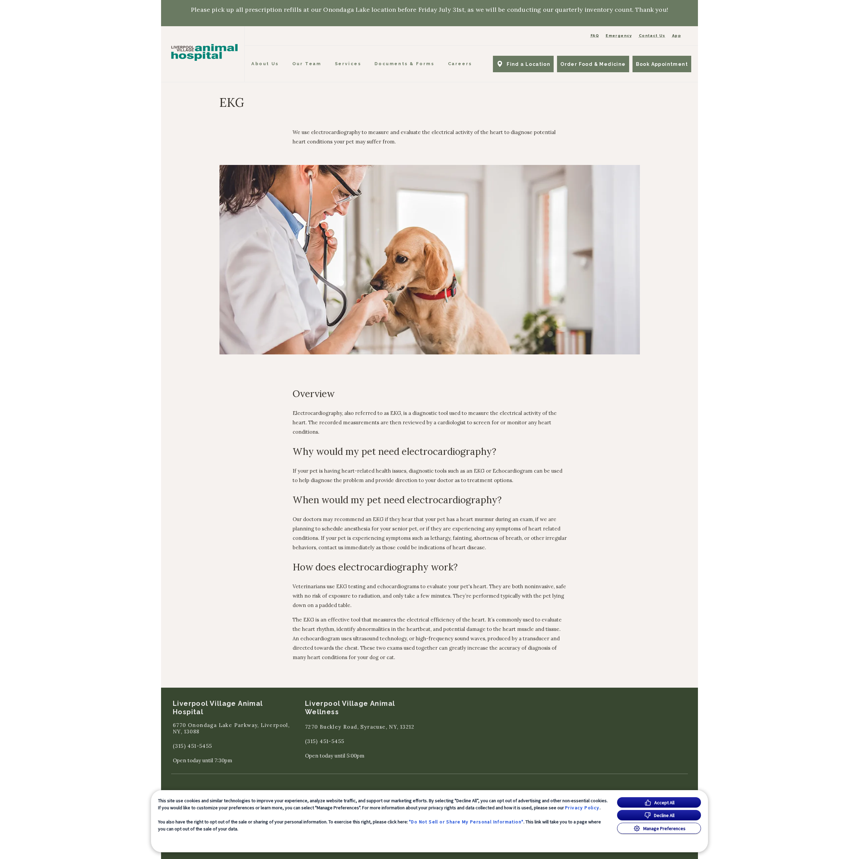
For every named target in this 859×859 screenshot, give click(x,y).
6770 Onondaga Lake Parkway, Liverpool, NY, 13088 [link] (231, 728)
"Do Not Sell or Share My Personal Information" (466, 822)
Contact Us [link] (652, 36)
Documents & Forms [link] (404, 63)
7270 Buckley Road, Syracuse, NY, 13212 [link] (359, 727)
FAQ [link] (595, 36)
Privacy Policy (582, 808)
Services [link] (348, 63)
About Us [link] (265, 63)
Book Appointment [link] (662, 64)
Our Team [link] (306, 63)
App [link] (676, 36)
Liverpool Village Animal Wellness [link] (350, 707)
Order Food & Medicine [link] (592, 64)
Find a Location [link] (528, 64)
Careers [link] (460, 63)
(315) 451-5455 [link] (192, 746)
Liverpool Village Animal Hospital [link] (218, 707)
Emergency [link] (619, 36)
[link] (204, 52)
